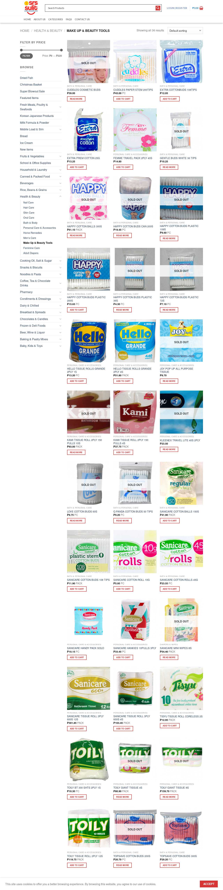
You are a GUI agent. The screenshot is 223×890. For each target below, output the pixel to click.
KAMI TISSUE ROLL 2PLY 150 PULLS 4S (130, 441)
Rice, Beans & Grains (33, 190)
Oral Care (28, 217)
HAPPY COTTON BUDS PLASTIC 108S (179, 227)
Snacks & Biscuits (31, 267)
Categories (55, 19)
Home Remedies (32, 232)
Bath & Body (30, 222)
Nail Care (28, 202)
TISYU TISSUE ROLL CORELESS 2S (181, 716)
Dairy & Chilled (29, 305)
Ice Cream (26, 143)
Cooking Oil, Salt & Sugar (36, 261)
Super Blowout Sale (32, 91)
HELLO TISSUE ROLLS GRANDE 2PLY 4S (132, 370)
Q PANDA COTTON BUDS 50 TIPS (133, 511)
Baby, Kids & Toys (31, 346)
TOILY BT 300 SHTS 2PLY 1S (84, 787)
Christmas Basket (31, 84)
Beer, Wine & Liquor (32, 332)
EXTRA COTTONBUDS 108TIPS (178, 89)
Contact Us (82, 19)
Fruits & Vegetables (32, 156)
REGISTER (181, 8)
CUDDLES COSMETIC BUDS (84, 89)
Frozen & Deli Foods (32, 325)
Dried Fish (26, 78)
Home (27, 19)
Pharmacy (26, 292)
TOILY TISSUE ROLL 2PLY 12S (85, 856)
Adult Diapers (30, 253)
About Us (39, 19)
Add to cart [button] (123, 98)
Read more (76, 98)
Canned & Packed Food (35, 176)
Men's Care (29, 238)
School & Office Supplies (35, 163)
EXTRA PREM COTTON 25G (83, 158)
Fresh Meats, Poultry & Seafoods (34, 107)
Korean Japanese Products (37, 116)
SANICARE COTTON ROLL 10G (131, 579)
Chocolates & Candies (34, 319)
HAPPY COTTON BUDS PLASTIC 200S (86, 299)
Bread (24, 136)
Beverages (26, 183)
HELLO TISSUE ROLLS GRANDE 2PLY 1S (86, 370)
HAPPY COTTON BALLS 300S (84, 226)
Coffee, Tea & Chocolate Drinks (35, 283)
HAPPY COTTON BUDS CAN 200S (133, 226)
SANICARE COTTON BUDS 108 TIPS (88, 579)
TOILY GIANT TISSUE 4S (127, 787)
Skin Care (28, 212)
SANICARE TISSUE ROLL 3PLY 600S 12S (85, 718)
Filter (26, 55)
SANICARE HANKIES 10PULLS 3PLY (134, 648)
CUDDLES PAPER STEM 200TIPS (133, 89)
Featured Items (29, 98)
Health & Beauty (48, 30)
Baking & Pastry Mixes (34, 339)
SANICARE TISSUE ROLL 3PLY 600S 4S (131, 718)
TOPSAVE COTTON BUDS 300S (178, 856)
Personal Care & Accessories (39, 227)
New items (26, 149)
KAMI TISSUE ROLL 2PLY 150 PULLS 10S (84, 441)
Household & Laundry (33, 170)
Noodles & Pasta (30, 274)
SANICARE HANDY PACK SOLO (85, 648)
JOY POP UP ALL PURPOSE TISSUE (176, 370)
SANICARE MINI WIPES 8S (176, 648)
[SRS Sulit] (31, 8)
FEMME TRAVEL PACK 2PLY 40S (132, 158)
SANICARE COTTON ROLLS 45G (179, 579)
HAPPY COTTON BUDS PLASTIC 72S (179, 299)
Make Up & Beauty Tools (37, 242)
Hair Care (28, 207)
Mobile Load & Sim (32, 129)
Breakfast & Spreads (32, 312)
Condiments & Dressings (35, 299)
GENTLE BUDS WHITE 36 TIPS (178, 158)
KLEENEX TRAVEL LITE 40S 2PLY (180, 440)
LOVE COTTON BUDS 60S (82, 511)
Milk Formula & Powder (34, 123)
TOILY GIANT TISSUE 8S (174, 787)
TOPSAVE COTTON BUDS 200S (131, 856)
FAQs (69, 19)
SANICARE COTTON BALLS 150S (179, 511)
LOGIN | (177, 8)
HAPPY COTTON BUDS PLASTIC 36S (132, 299)
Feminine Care (31, 248)
